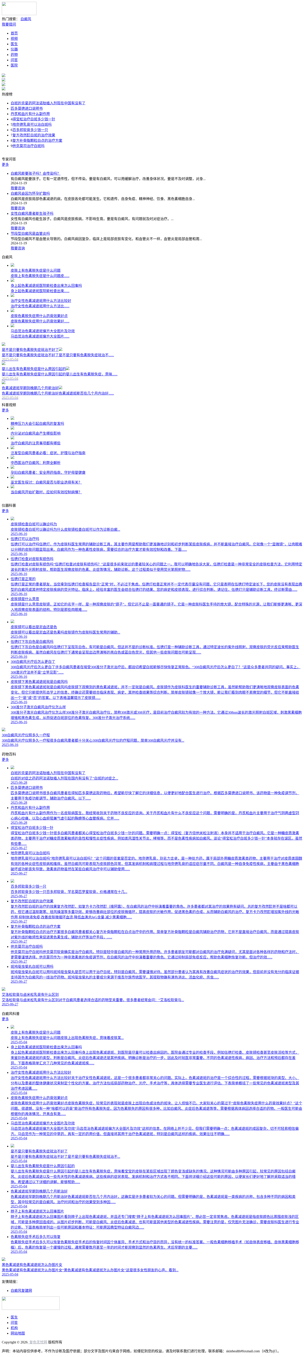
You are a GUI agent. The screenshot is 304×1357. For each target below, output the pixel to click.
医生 (14, 44)
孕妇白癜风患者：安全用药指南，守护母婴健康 (48, 472)
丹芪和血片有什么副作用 (30, 114)
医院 (14, 65)
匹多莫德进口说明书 (27, 108)
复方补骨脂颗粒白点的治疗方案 (37, 140)
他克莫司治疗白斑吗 (28, 146)
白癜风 (25, 19)
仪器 (14, 49)
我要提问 (9, 24)
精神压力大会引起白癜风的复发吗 (37, 423)
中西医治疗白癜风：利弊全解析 (36, 463)
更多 (5, 164)
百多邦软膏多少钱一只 (30, 130)
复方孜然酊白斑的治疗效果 (33, 135)
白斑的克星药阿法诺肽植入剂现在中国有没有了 (48, 103)
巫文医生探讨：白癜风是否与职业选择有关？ (46, 482)
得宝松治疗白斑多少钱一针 (33, 119)
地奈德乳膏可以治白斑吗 (32, 124)
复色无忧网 (37, 1342)
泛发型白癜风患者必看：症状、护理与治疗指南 (48, 453)
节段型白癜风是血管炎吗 (30, 233)
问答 (14, 60)
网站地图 (18, 1333)
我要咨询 (18, 188)
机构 (14, 1328)
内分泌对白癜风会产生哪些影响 (36, 433)
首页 (14, 33)
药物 (14, 55)
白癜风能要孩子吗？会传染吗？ (36, 173)
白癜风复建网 (21, 1290)
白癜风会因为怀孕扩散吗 (30, 193)
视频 (14, 39)
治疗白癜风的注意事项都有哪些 (36, 443)
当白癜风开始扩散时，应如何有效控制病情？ (46, 492)
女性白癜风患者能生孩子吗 (32, 213)
